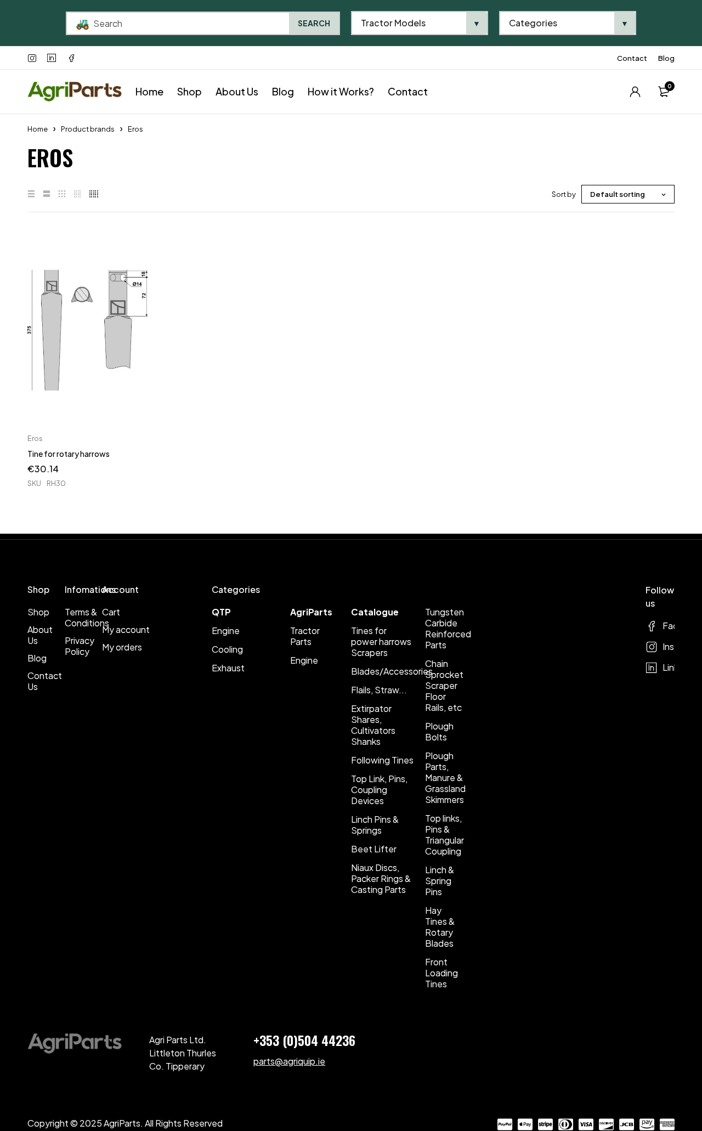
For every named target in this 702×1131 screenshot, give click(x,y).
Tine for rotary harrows (68, 454)
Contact (632, 58)
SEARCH (314, 23)
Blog (666, 58)
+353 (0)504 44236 (304, 1040)
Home (37, 129)
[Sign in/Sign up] (635, 91)
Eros (35, 438)
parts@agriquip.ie (289, 1061)
